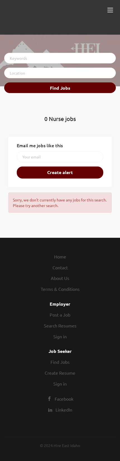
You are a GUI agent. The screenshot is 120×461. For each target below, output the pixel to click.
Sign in (60, 336)
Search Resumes (60, 325)
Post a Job (60, 314)
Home (60, 256)
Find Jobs (60, 88)
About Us (60, 278)
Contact (60, 267)
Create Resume (60, 373)
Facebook (64, 398)
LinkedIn (64, 409)
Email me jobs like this (40, 145)
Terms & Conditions (60, 289)
